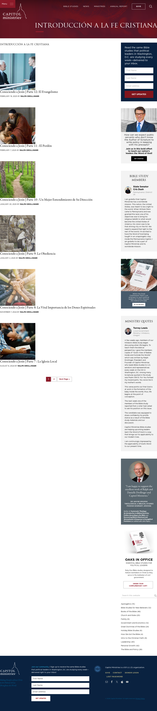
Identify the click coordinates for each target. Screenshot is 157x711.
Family (124, 619)
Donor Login (132, 673)
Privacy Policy (140, 698)
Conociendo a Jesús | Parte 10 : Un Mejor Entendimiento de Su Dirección (46, 199)
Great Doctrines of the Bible (133, 627)
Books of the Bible (129, 611)
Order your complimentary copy (138, 585)
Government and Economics (133, 623)
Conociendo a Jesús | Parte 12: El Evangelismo (29, 92)
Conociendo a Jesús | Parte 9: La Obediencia (27, 253)
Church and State (128, 615)
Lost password (114, 677)
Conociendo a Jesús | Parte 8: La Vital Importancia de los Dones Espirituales (47, 307)
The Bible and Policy (129, 649)
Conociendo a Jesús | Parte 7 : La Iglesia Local (28, 361)
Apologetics (126, 604)
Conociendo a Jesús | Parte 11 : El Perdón (26, 146)
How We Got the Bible (130, 634)
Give (107, 673)
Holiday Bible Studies (130, 630)
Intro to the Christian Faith (132, 638)
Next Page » (64, 380)
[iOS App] (122, 682)
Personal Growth (128, 646)
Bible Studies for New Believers (134, 608)
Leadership (125, 642)
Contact (117, 673)
